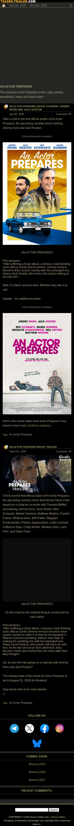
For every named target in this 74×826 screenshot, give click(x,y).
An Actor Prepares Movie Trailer (33, 446)
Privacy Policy (58, 817)
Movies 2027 (37, 779)
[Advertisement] (37, 46)
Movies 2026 (38, 5)
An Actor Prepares (20, 434)
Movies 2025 (17, 5)
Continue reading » (39, 425)
